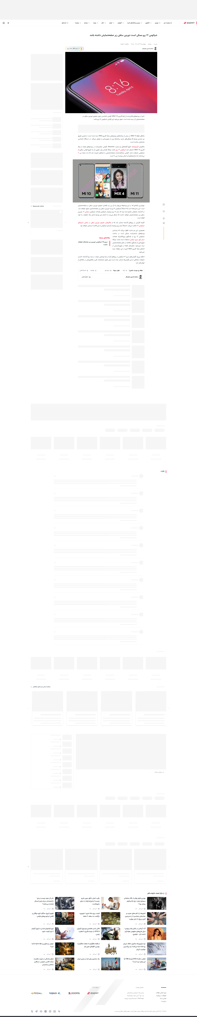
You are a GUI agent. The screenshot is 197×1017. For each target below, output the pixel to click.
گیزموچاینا (135, 147)
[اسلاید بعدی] (28, 222)
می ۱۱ (80, 153)
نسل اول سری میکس (137, 239)
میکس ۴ (86, 212)
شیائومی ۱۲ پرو (121, 150)
